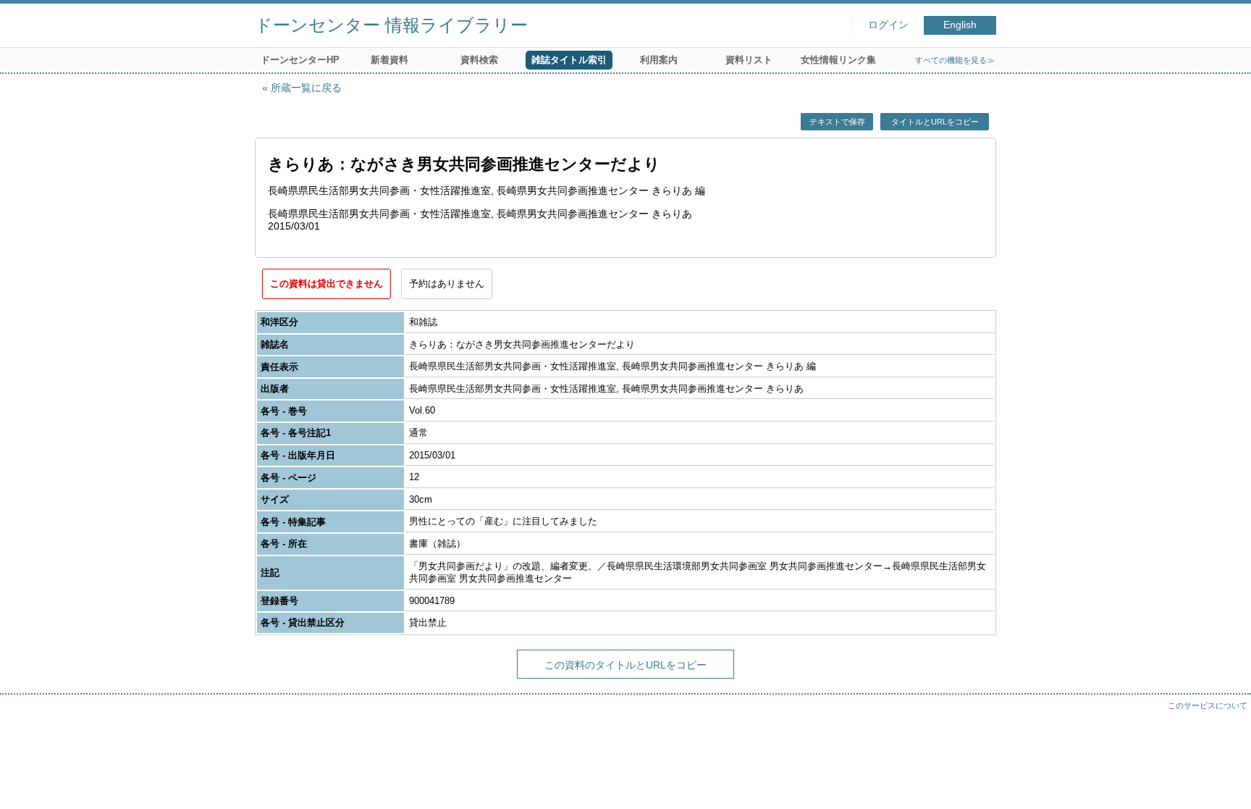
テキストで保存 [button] (837, 121)
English (960, 25)
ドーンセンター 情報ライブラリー (391, 25)
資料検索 (479, 59)
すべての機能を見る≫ (955, 60)
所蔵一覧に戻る (306, 87)
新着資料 (389, 59)
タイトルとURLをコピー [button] (935, 121)
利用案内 (659, 59)
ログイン (888, 25)
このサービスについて (1207, 705)
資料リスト (748, 59)
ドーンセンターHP (300, 59)
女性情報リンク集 (838, 59)
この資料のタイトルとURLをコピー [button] (625, 665)
